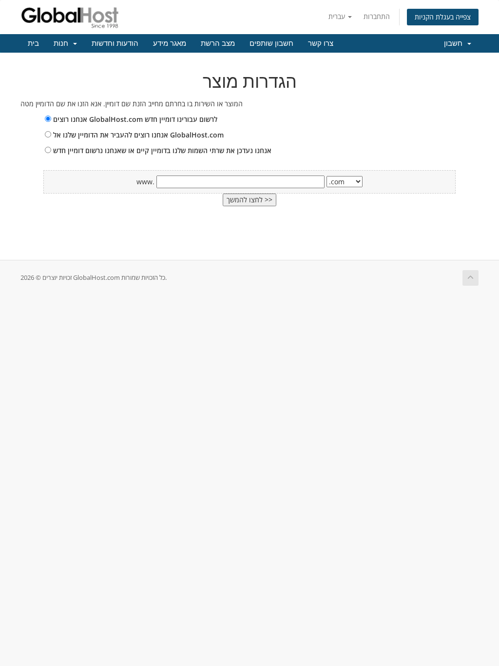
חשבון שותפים (271, 43)
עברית (337, 16)
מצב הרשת (218, 43)
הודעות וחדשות (115, 43)
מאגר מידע (169, 43)
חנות (63, 43)
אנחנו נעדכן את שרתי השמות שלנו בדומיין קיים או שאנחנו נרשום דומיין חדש (161, 150)
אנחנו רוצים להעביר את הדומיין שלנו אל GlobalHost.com (137, 134)
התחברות (377, 16)
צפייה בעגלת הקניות (443, 16)
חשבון (455, 43)
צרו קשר (320, 43)
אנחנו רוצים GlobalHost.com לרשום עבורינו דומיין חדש (134, 119)
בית (33, 43)
